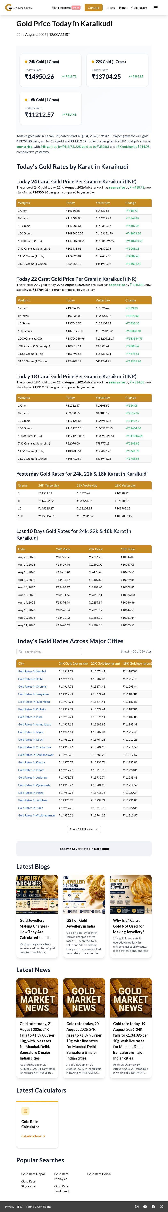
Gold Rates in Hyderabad (34, 701)
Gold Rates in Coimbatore (34, 747)
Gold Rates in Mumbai (32, 671)
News (111, 7)
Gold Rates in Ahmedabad (34, 724)
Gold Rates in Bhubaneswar (35, 754)
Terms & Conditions (38, 1206)
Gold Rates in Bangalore (33, 694)
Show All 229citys (81, 829)
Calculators (139, 7)
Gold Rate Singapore (28, 1183)
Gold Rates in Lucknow (32, 777)
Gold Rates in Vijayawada (34, 785)
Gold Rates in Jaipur (30, 732)
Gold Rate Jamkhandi (61, 1188)
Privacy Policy (13, 1206)
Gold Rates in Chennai (32, 686)
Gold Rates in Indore (31, 770)
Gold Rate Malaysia (61, 1176)
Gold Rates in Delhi (30, 679)
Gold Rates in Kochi (30, 739)
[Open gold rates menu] (156, 7)
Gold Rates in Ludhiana (32, 800)
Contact (93, 7)
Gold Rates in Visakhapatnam (37, 815)
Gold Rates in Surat (30, 808)
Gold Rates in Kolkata (32, 709)
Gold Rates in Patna (30, 792)
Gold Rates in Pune (30, 717)
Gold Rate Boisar (99, 1174)
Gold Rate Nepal (33, 1174)
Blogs (123, 7)
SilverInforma (65, 7)
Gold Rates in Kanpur (31, 762)
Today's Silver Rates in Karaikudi (84, 848)
